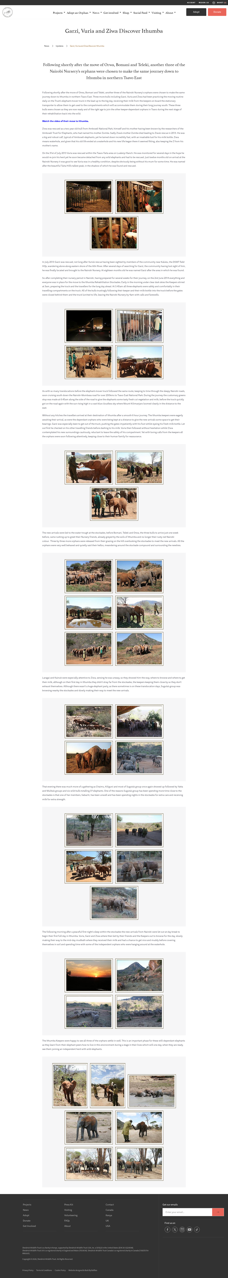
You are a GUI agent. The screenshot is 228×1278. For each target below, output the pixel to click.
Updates (59, 46)
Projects (27, 1204)
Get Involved (29, 1226)
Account (191, 3)
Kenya (109, 1215)
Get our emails (170, 1204)
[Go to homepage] (8, 12)
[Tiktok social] (197, 1232)
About (67, 1226)
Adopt (196, 12)
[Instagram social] (182, 1232)
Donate (217, 12)
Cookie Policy (60, 1270)
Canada (109, 1210)
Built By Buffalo (91, 1270)
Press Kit (68, 1204)
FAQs (67, 1220)
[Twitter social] (175, 1232)
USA (108, 1226)
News (46, 46)
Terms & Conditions (44, 1270)
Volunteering (70, 1215)
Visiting (68, 1210)
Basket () (221, 3)
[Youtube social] (189, 1232)
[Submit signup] (218, 1212)
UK (107, 1220)
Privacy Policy (27, 1270)
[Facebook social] (167, 1232)
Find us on (170, 1223)
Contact (110, 1204)
